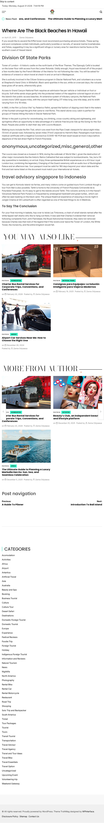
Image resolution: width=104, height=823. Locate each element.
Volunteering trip (10, 779)
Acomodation (16, 280)
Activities (66, 412)
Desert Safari (8, 611)
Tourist (5, 727)
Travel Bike (7, 757)
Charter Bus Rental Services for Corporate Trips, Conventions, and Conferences (23, 286)
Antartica (6, 572)
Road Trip (6, 701)
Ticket (5, 719)
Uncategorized (9, 770)
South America (9, 714)
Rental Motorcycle (10, 693)
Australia (6, 585)
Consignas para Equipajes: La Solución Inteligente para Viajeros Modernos (76, 285)
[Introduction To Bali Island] (101, 411)
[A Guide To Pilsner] (3, 411)
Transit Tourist (8, 736)
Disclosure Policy (10, 816)
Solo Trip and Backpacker (14, 710)
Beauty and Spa (9, 589)
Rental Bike (7, 684)
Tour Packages (9, 723)
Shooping (6, 706)
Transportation (9, 740)
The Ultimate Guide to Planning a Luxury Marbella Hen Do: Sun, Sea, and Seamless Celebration (26, 472)
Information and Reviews (13, 658)
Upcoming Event (10, 775)
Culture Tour (8, 607)
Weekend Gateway (11, 783)
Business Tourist (9, 598)
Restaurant (7, 697)
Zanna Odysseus (26, 37)
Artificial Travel (68, 280)
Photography (8, 680)
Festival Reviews (9, 637)
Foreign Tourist (9, 645)
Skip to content (7, 1)
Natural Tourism (9, 663)
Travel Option (8, 766)
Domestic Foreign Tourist (13, 620)
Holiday (5, 650)
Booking (6, 594)
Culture (5, 602)
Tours (4, 732)
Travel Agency (8, 749)
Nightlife (6, 671)
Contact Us (34, 816)
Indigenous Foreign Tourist (14, 654)
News (4, 667)
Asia (4, 581)
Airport (14, 334)
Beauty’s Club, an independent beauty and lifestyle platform (76, 417)
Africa (13, 466)
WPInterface (88, 811)
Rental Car (7, 689)
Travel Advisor (9, 745)
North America (9, 676)
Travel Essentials (10, 762)
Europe (5, 628)
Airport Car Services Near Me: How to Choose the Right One (24, 339)
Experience (7, 633)
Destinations (8, 615)
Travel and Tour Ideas (12, 753)
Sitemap (23, 816)
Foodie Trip (7, 641)
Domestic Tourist (10, 624)
